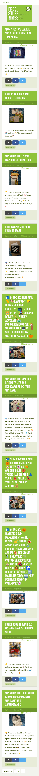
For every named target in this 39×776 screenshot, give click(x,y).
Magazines (18, 341)
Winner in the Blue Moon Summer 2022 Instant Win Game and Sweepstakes (19, 699)
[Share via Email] (8, 80)
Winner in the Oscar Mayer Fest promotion (18, 158)
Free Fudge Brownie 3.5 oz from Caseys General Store (19, 628)
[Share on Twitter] (22, 80)
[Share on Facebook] (15, 80)
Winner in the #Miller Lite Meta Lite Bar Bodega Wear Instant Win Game (18, 384)
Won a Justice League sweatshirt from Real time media (18, 33)
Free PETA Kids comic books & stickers (17, 96)
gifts (15, 236)
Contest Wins (18, 42)
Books (16, 103)
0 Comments (10, 85)
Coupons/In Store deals (22, 637)
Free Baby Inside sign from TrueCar (17, 229)
